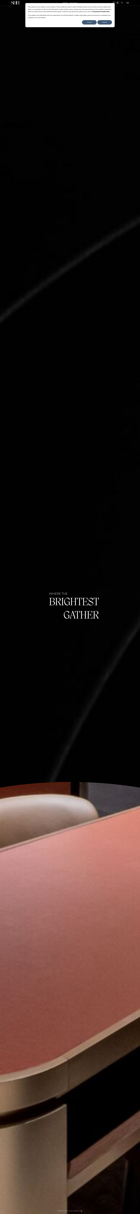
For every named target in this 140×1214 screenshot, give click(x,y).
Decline (104, 22)
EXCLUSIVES (73, 2)
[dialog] (70, 15)
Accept (89, 22)
